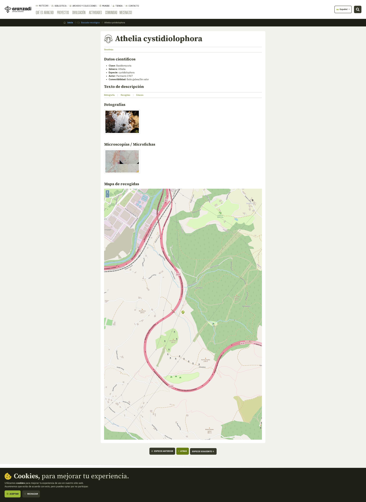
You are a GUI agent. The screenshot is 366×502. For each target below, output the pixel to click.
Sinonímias (108, 49)
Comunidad (111, 12)
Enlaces (139, 95)
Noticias (43, 5)
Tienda (119, 6)
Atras (183, 451)
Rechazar (32, 494)
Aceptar (14, 494)
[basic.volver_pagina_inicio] (18, 9)
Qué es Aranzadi (45, 12)
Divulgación (78, 12)
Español (343, 9)
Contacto (133, 6)
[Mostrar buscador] (357, 9)
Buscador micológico (90, 22)
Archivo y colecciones (84, 6)
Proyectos (63, 12)
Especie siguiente (202, 451)
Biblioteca (60, 6)
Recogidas (125, 95)
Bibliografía (109, 95)
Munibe (106, 6)
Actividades (95, 12)
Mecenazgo (126, 12)
